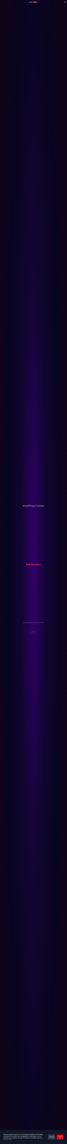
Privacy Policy (7, 1139)
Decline (51, 1137)
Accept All (60, 1137)
